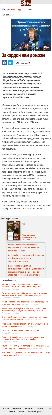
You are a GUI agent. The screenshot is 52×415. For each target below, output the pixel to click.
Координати (17, 408)
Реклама (22, 412)
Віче (13, 9)
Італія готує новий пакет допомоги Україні (20, 330)
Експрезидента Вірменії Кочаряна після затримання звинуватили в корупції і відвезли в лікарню (24, 294)
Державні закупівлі (34, 412)
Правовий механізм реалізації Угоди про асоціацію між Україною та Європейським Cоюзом (26, 250)
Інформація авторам (29, 237)
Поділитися (23, 63)
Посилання (40, 408)
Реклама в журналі (28, 235)
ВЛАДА (30, 9)
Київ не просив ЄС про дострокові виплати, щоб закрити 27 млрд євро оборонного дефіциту (23, 285)
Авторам (6, 408)
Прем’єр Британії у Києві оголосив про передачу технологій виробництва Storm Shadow (23, 338)
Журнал (21, 9)
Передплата (26, 240)
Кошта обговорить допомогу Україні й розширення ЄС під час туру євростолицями (25, 347)
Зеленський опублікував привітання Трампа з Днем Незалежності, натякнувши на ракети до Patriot (24, 309)
